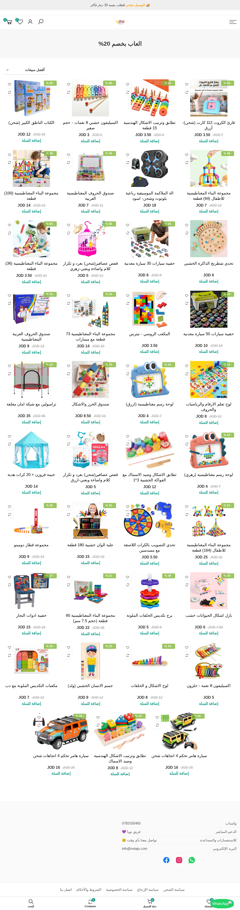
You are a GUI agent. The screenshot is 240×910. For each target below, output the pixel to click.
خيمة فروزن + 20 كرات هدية (31, 474)
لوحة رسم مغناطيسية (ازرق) (149, 404)
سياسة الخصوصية (119, 889)
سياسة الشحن (174, 889)
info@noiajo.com (134, 849)
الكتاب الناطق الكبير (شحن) (31, 122)
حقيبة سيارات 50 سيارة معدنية (208, 334)
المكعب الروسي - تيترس (149, 334)
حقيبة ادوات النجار (31, 615)
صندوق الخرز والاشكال (90, 404)
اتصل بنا (66, 889)
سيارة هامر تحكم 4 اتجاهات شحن (179, 756)
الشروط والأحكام (88, 889)
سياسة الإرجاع (148, 889)
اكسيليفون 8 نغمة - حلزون (209, 685)
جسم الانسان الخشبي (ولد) (90, 685)
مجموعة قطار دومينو (31, 545)
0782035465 (131, 823)
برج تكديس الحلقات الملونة (149, 615)
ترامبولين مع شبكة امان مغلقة (31, 404)
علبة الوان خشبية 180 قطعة (90, 545)
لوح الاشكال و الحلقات (149, 685)
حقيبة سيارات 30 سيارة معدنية (149, 263)
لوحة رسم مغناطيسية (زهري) (208, 474)
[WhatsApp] (222, 903)
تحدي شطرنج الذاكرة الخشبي (208, 263)
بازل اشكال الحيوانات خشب (208, 615)
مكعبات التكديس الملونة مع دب (31, 685)
